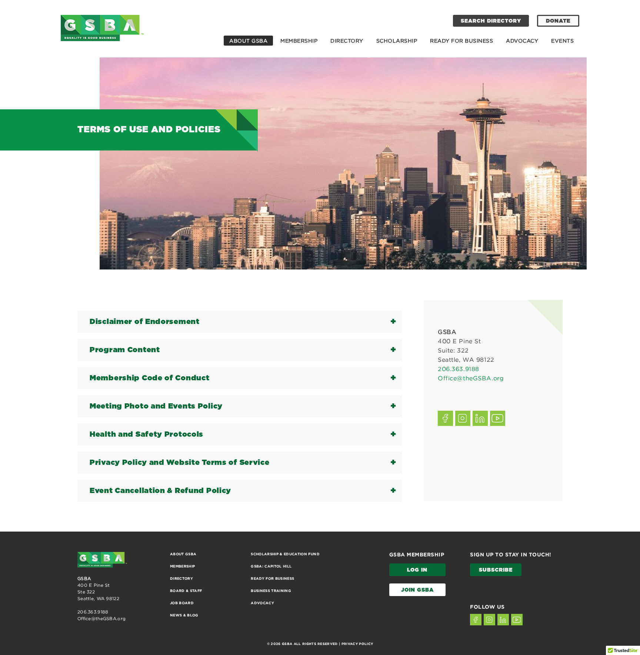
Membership (298, 40)
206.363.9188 (458, 368)
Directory (346, 40)
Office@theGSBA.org (471, 378)
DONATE (558, 21)
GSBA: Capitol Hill (271, 566)
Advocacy (522, 40)
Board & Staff (186, 591)
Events (562, 40)
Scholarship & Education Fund (285, 554)
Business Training (271, 591)
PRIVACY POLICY (357, 644)
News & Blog (184, 615)
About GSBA (248, 40)
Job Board (182, 603)
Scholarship (396, 40)
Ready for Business (461, 40)
